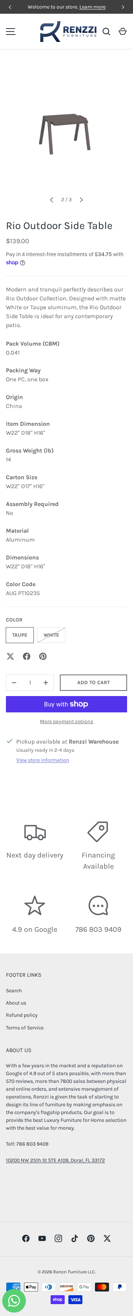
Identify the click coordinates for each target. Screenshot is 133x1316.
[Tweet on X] (10, 656)
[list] (66, 128)
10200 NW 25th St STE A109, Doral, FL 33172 (55, 1160)
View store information (42, 760)
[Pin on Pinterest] (43, 656)
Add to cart (93, 682)
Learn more (92, 7)
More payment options (66, 721)
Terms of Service (25, 1028)
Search (14, 990)
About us (16, 1003)
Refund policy (22, 1015)
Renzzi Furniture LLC (74, 1271)
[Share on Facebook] (26, 656)
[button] (123, 31)
